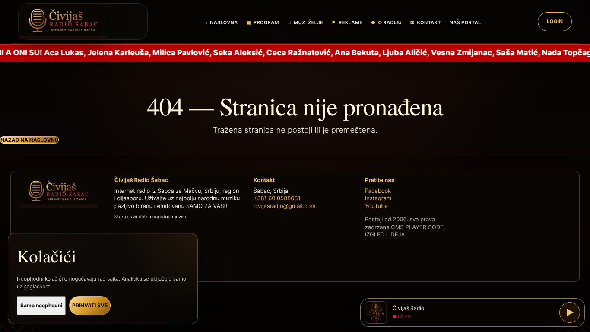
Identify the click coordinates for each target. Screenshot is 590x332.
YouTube (376, 206)
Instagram (378, 198)
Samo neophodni (41, 305)
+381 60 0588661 (277, 198)
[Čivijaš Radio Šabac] (83, 21)
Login (555, 21)
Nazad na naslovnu (29, 140)
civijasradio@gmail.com (285, 206)
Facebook (378, 191)
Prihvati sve (90, 305)
